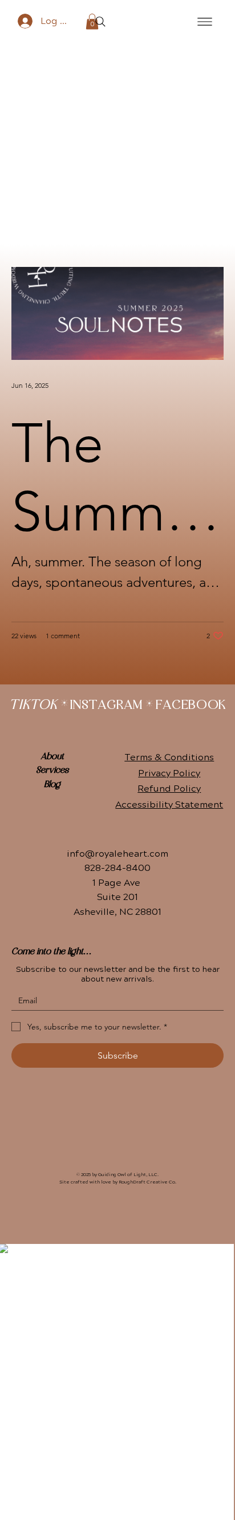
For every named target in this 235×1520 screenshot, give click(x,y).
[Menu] (205, 21)
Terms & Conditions (169, 757)
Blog (52, 784)
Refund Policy (169, 789)
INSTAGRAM (106, 705)
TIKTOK (33, 705)
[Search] (100, 22)
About (52, 756)
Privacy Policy (169, 773)
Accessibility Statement (169, 804)
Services (52, 770)
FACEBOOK (191, 705)
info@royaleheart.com (117, 854)
